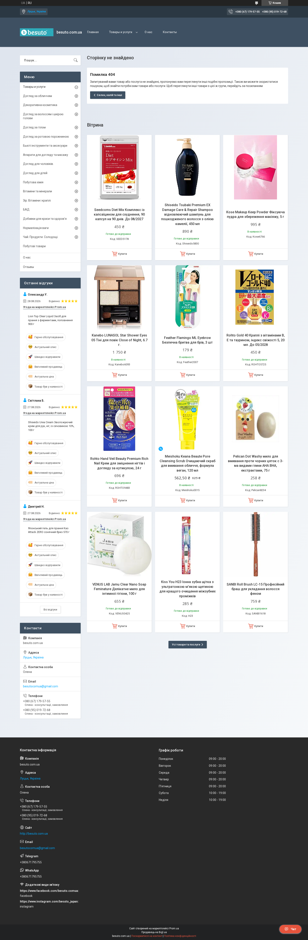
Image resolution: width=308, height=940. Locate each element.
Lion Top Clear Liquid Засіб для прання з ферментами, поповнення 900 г (50, 320)
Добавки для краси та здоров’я (45, 218)
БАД (26, 209)
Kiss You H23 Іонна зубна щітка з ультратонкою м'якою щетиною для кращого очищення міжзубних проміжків (187, 589)
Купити (122, 253)
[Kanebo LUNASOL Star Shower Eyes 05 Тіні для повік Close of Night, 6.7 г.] (119, 297)
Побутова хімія (33, 182)
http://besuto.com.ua (34, 833)
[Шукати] (76, 60)
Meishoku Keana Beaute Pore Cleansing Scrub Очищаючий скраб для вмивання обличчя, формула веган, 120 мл (187, 463)
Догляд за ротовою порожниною (46, 136)
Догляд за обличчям (37, 96)
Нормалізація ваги (36, 228)
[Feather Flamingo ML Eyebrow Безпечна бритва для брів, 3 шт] (187, 297)
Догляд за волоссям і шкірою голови (43, 116)
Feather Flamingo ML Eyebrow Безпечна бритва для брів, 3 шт (187, 340)
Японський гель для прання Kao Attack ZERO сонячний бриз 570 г (48, 530)
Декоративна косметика (40, 105)
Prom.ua (174, 928)
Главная (93, 32)
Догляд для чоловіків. (38, 164)
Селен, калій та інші (109, 95)
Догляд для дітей (35, 173)
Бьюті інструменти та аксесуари (45, 145)
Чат (293, 929)
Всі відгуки (50, 609)
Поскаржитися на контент (146, 936)
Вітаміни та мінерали (37, 191)
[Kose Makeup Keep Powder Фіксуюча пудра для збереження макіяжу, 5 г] (255, 167)
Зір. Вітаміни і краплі (37, 200)
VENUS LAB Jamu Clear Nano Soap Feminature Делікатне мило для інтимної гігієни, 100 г (119, 589)
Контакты (170, 32)
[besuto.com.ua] (36, 32)
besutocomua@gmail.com (40, 686)
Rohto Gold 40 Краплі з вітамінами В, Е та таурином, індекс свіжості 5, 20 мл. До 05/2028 (255, 340)
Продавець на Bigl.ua (154, 932)
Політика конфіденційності (180, 936)
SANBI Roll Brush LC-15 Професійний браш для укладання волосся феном (255, 589)
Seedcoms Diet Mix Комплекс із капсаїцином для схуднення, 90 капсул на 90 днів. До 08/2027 (119, 214)
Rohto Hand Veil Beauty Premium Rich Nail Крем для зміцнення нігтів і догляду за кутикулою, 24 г (119, 463)
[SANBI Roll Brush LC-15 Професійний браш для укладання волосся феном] (255, 544)
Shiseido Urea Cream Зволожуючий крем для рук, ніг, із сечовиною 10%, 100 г (51, 426)
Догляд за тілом (34, 127)
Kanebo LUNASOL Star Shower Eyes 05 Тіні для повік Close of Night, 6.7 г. (119, 340)
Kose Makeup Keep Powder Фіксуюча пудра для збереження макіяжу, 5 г (255, 214)
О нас (148, 32)
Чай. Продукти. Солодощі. (40, 237)
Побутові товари (34, 246)
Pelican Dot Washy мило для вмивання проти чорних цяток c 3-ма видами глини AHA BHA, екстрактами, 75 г (255, 463)
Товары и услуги (120, 32)
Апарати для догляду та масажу (45, 154)
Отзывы (28, 267)
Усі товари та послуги (186, 644)
